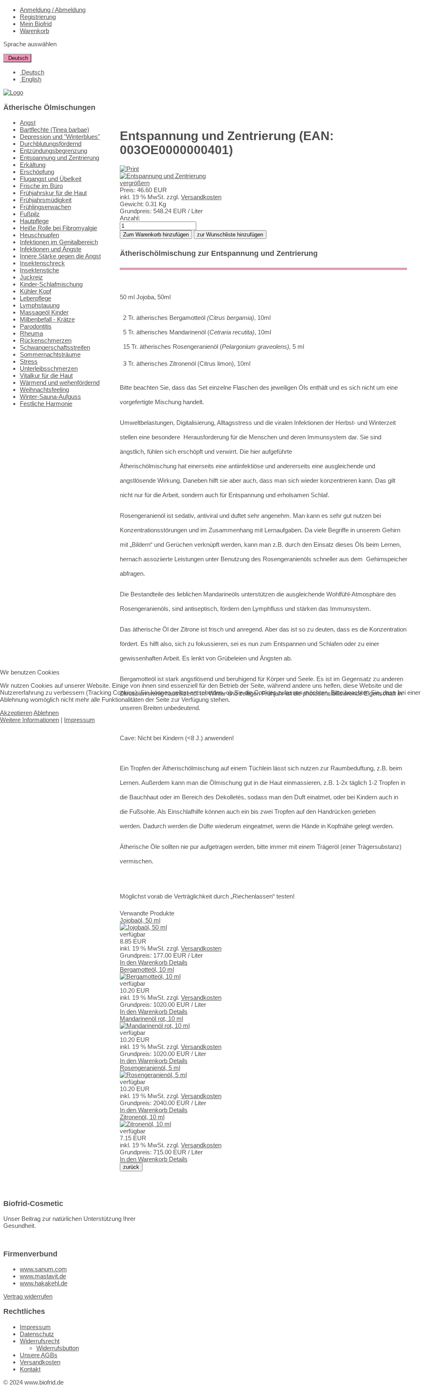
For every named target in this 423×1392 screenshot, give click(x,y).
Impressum (79, 719)
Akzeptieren (16, 712)
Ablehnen (46, 712)
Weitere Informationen (29, 719)
